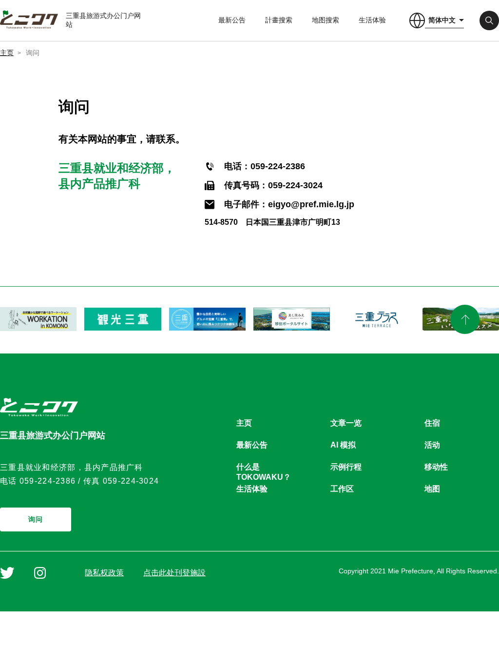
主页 (7, 53)
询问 (35, 519)
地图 (432, 489)
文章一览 (346, 423)
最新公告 (232, 20)
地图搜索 (325, 20)
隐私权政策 (104, 572)
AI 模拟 (343, 445)
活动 (432, 445)
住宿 (432, 423)
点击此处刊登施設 (174, 572)
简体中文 (442, 20)
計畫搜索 (278, 20)
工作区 (342, 489)
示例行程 (346, 467)
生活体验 (372, 20)
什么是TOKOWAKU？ (263, 467)
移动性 (436, 467)
